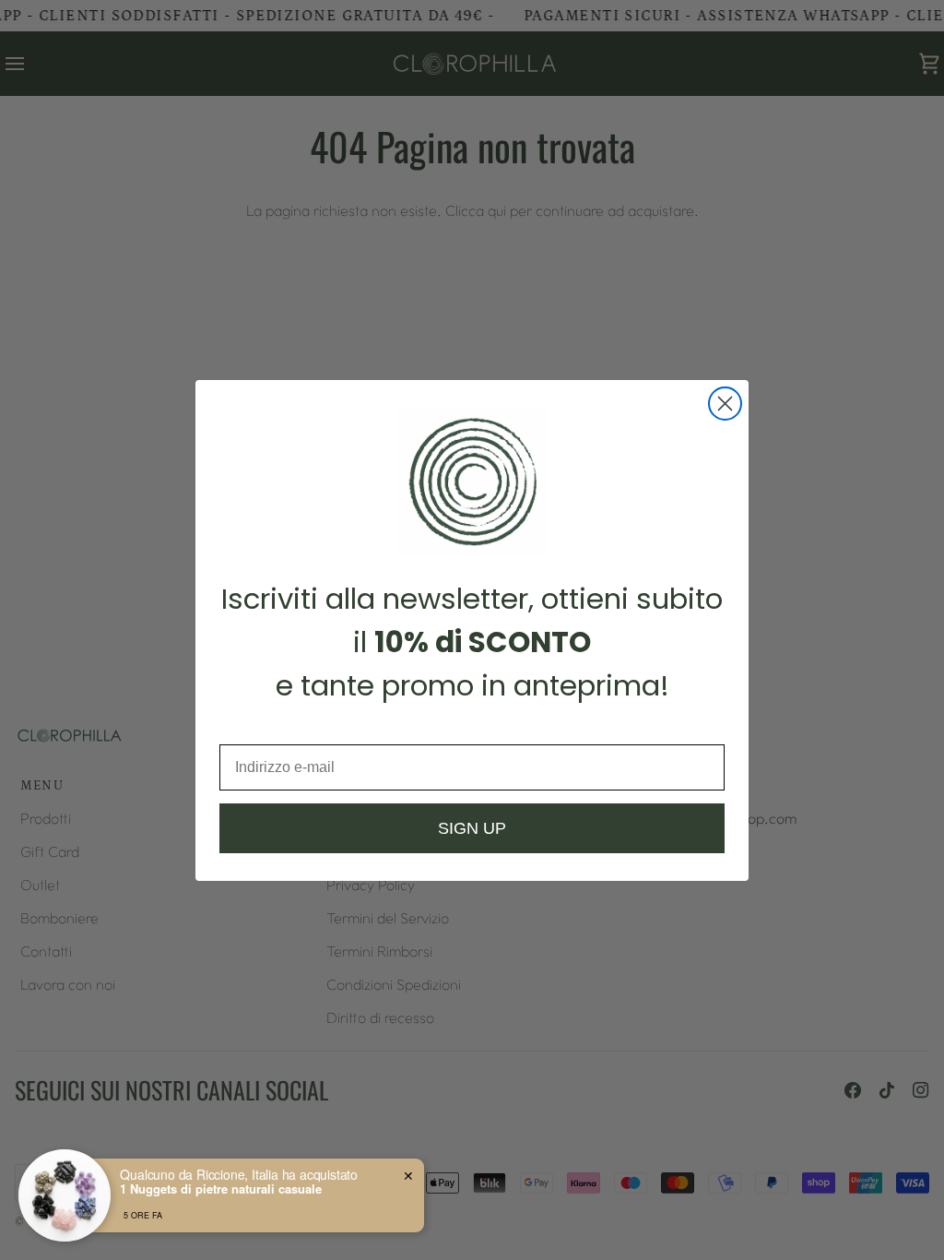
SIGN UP (472, 828)
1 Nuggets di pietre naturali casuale (221, 1189)
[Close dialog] (725, 403)
